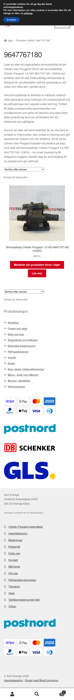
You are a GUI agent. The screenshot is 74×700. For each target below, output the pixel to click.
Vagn (11, 593)
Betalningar (15, 540)
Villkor (12, 606)
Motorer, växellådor (19, 380)
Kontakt (13, 560)
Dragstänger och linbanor (23, 340)
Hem (10, 40)
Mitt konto (14, 566)
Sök (37, 694)
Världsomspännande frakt (24, 600)
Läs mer (37, 273)
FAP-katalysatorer (18, 351)
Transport (14, 586)
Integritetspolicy (18, 533)
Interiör (12, 357)
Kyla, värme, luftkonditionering (26, 369)
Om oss (13, 573)
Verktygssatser (16, 386)
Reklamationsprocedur (22, 580)
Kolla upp (14, 553)
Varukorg (57, 691)
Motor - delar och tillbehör (23, 375)
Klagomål (14, 547)
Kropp (11, 363)
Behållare (13, 322)
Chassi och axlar (17, 328)
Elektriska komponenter (22, 346)
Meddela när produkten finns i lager (37, 265)
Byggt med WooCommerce (41, 680)
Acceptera (11, 19)
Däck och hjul (16, 334)
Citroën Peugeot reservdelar (25, 527)
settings (28, 13)
